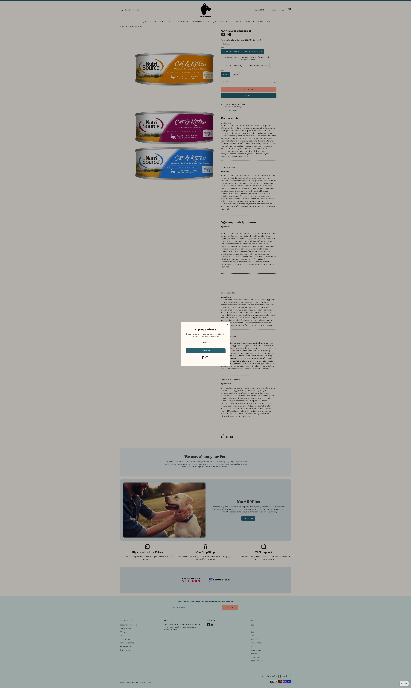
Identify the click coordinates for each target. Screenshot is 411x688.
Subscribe (206, 350)
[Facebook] (203, 357)
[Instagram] (207, 357)
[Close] (227, 324)
